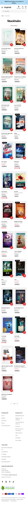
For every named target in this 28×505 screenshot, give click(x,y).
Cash (15, 279)
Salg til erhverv (18, 433)
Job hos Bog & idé (5, 425)
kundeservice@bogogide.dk (10, 474)
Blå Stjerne (16, 161)
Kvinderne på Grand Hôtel (6, 76)
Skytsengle (16, 336)
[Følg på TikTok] (13, 482)
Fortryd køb (18, 440)
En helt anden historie (19, 307)
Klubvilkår (3, 459)
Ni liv (2, 279)
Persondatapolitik (5, 461)
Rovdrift (16, 191)
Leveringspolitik (13, 500)
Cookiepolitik (4, 451)
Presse (3, 423)
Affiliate (3, 418)
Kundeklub (17, 437)
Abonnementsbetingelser (6, 448)
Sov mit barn (4, 221)
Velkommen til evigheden (6, 394)
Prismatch (17, 426)
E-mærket (3, 454)
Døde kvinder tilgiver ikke (6, 133)
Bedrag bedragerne (5, 307)
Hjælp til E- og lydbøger (18, 418)
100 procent (4, 251)
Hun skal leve (4, 191)
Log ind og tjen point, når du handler (14, 2)
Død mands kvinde (5, 105)
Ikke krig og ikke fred (18, 48)
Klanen (15, 133)
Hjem (2, 15)
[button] (17, 168)
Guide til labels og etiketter (19, 423)
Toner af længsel (18, 251)
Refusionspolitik (20, 499)
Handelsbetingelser (6, 456)
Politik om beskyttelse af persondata (8, 499)
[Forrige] (1, 2)
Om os (3, 415)
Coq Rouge (3, 336)
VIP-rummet (4, 161)
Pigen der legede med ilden (7, 366)
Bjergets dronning (18, 221)
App (16, 435)
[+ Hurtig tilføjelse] (11, 44)
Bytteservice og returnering (19, 429)
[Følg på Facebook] (2, 482)
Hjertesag (3, 420)
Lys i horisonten (17, 105)
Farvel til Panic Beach (6, 48)
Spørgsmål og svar (19, 415)
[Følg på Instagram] (6, 482)
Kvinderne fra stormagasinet (20, 76)
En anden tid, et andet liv (19, 366)
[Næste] (26, 2)
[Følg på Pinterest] (10, 482)
